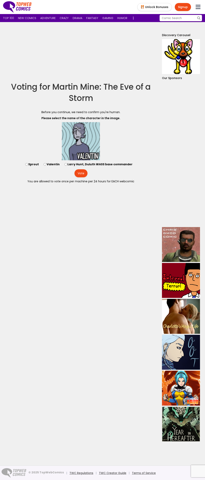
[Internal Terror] (181, 280)
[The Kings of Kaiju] (181, 388)
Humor (122, 18)
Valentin (53, 164)
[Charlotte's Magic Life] (181, 316)
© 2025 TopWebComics (46, 472)
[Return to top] (17, 7)
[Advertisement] (81, 52)
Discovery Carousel (176, 35)
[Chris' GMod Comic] (181, 244)
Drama (77, 18)
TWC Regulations (81, 473)
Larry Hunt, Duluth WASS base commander (100, 164)
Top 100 (8, 18)
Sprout (33, 164)
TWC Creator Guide (112, 473)
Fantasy (92, 18)
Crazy (64, 18)
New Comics (27, 18)
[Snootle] (181, 56)
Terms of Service (144, 473)
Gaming (107, 18)
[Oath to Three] (181, 352)
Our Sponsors (172, 78)
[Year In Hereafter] (181, 424)
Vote (81, 173)
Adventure (48, 18)
